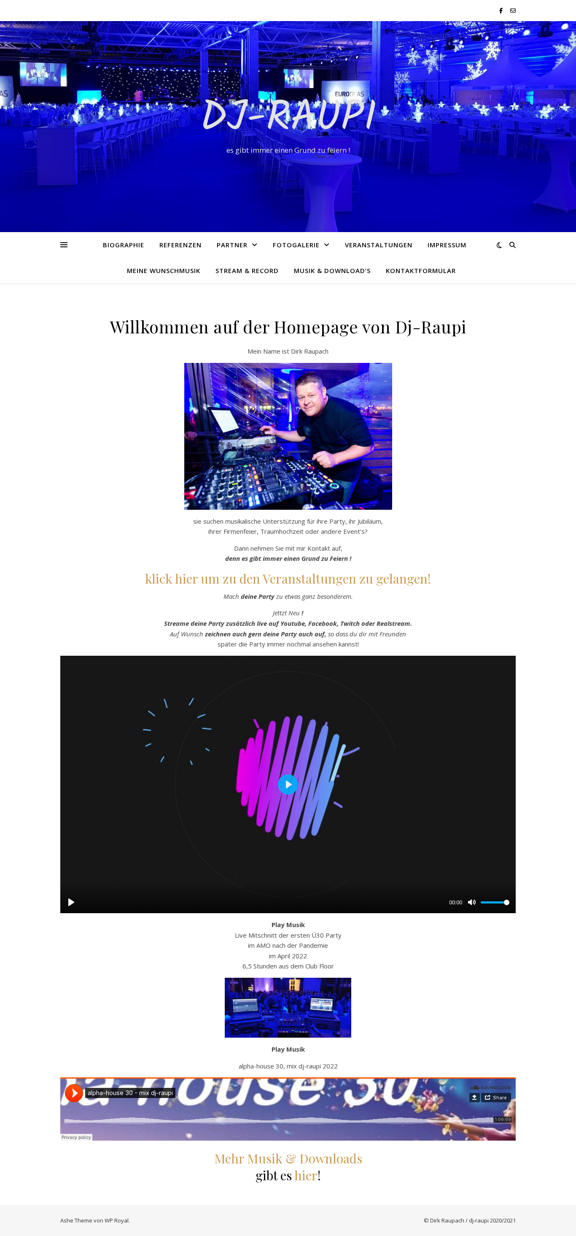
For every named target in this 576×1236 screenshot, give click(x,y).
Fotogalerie (296, 245)
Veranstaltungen (378, 245)
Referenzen (180, 245)
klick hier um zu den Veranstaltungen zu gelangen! (288, 578)
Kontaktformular (421, 270)
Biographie (123, 245)
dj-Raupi (288, 119)
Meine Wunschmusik (163, 270)
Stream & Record (247, 270)
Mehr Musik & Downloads (288, 1158)
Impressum (447, 245)
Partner (232, 245)
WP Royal (117, 1220)
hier (306, 1175)
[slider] (495, 902)
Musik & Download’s (332, 270)
